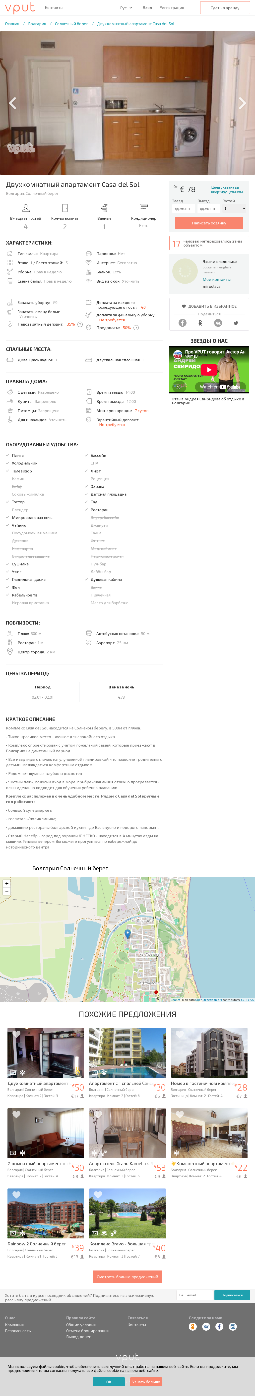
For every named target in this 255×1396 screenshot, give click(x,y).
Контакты (54, 7)
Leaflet (175, 999)
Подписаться (232, 1295)
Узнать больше (146, 1381)
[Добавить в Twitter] (236, 325)
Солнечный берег (71, 23)
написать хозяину (209, 222)
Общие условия (81, 1325)
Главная (12, 23)
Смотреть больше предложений (127, 1276)
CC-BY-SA (247, 999)
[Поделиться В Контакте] (218, 325)
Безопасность (18, 1331)
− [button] (6, 891)
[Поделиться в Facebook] (183, 325)
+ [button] (6, 884)
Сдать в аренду (225, 7)
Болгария (37, 23)
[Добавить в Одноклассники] (200, 325)
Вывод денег (78, 1337)
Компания (14, 1325)
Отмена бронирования (87, 1331)
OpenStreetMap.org (208, 999)
